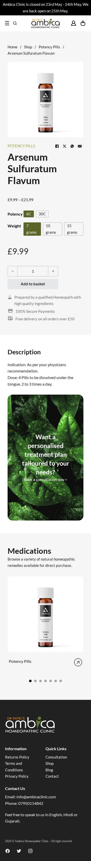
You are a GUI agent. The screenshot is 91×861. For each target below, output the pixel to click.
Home (12, 47)
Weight (14, 225)
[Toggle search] (15, 23)
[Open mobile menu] (7, 23)
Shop (28, 47)
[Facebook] (57, 146)
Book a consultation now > (45, 479)
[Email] (79, 146)
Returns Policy (17, 757)
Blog (49, 770)
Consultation (56, 757)
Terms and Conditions (14, 766)
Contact (52, 776)
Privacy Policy (17, 776)
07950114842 (30, 803)
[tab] (30, 681)
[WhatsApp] (72, 146)
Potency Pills (49, 47)
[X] (64, 146)
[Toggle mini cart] (83, 23)
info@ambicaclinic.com (36, 796)
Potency (15, 214)
